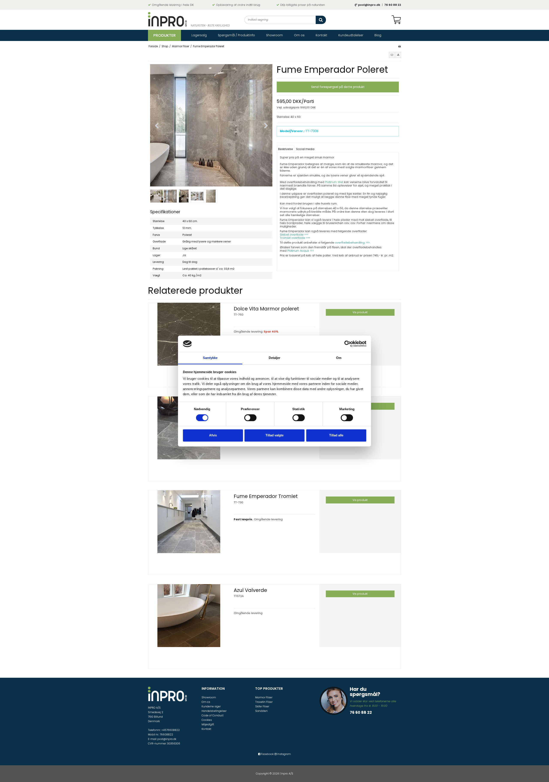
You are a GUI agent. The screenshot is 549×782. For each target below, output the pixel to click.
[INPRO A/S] (189, 19)
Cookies (207, 720)
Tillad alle (336, 435)
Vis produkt (360, 312)
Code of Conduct (212, 715)
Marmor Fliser (263, 697)
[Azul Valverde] (188, 625)
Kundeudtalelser (350, 35)
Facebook (267, 754)
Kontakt (321, 35)
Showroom (274, 35)
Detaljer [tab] (275, 358)
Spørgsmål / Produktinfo (236, 35)
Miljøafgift (208, 724)
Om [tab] (338, 358)
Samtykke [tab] (210, 358)
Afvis (213, 435)
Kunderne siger (211, 706)
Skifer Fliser (262, 706)
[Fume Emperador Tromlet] (188, 531)
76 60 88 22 (392, 5)
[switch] (250, 417)
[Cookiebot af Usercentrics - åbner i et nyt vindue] (347, 343)
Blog (377, 35)
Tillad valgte (274, 435)
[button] (392, 55)
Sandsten (261, 711)
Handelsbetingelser (214, 711)
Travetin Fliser (264, 702)
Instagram (284, 754)
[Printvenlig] (399, 46)
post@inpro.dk (369, 5)
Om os (299, 35)
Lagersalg (199, 35)
